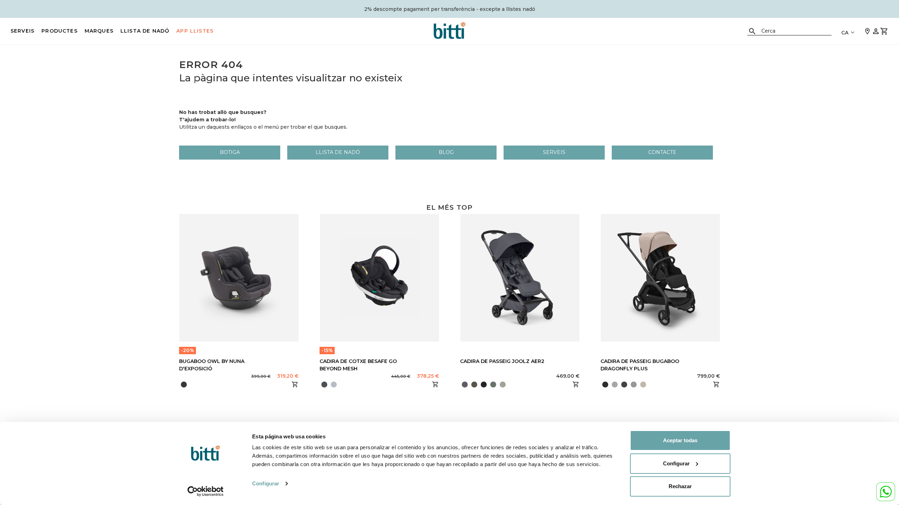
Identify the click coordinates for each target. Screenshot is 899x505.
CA (844, 32)
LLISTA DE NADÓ (144, 31)
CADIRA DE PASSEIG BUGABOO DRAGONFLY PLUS (640, 365)
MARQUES (99, 31)
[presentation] (460, 384)
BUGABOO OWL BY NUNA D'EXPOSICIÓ (211, 365)
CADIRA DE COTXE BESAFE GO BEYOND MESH (358, 365)
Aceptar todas (680, 440)
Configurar (265, 483)
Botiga (230, 152)
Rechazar (680, 486)
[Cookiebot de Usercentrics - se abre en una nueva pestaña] (205, 491)
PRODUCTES (59, 31)
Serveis (22, 31)
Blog (446, 152)
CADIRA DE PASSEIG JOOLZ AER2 (502, 361)
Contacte (662, 152)
